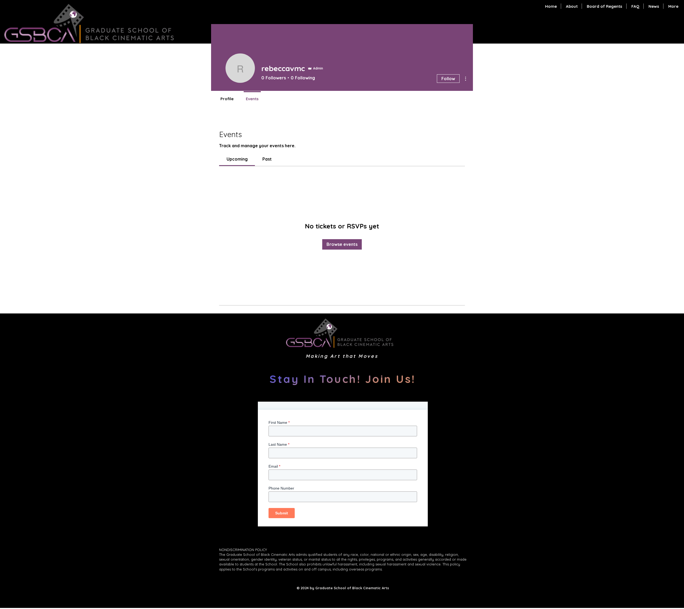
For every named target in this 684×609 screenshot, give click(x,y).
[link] (237, 159)
